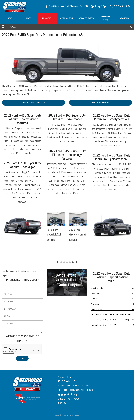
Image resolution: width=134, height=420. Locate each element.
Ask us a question (100, 102)
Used (28, 18)
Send (22, 358)
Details (54, 246)
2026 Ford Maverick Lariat (77, 232)
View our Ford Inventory (33, 102)
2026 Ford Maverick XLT (54, 232)
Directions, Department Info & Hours (75, 389)
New (10, 18)
